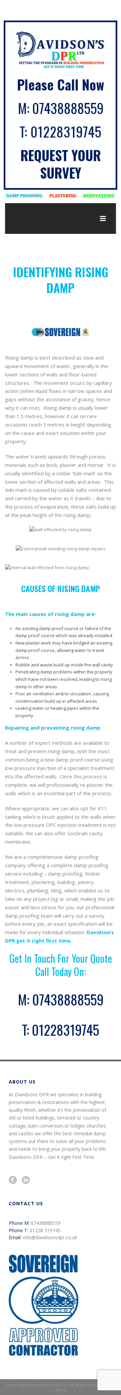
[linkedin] (26, 1180)
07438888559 (68, 108)
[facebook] (13, 1180)
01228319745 (66, 131)
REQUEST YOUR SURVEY (61, 164)
